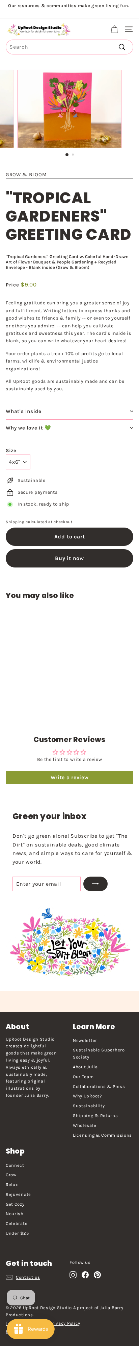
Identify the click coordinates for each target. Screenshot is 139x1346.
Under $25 (17, 1233)
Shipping (15, 521)
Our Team (83, 1076)
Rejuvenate (18, 1194)
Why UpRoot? (87, 1095)
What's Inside (23, 411)
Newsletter (85, 1040)
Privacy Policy (65, 1323)
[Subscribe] (95, 884)
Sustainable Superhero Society (99, 1053)
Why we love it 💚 (28, 428)
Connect (15, 1165)
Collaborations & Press (99, 1086)
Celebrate (16, 1223)
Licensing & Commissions (102, 1135)
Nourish (15, 1213)
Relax (12, 1184)
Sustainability (89, 1105)
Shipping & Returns (95, 1115)
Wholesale (84, 1125)
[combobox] (69, 47)
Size (11, 450)
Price (13, 285)
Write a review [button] (70, 777)
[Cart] (114, 29)
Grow (11, 1174)
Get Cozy (15, 1204)
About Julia (85, 1066)
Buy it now (69, 558)
